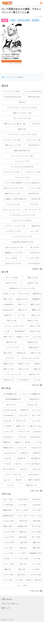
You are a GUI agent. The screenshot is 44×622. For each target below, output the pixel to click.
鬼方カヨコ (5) (11, 342)
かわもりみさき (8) (9, 410)
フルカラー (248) (9, 532)
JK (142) (7, 559)
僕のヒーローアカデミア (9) (13, 188)
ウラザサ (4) (22, 437)
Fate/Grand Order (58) (12, 97)
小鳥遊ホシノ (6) (22, 337)
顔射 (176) (23, 542)
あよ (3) (7, 480)
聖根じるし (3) (31, 485)
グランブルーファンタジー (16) (22, 156)
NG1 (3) (18, 464)
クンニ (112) (36, 564)
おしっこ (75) (22, 585)
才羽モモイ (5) (8, 380)
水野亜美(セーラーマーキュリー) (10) (22, 288)
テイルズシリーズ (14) (11, 172)
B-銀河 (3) (24, 453)
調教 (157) (36, 542)
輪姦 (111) (7, 569)
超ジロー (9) (11, 405)
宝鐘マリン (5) (23, 364)
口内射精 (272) (22, 526)
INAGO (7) (24, 410)
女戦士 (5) (37, 369)
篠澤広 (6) (7, 315)
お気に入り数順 (23, 20)
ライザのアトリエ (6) (13, 231)
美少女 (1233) (22, 499)
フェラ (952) (22, 505)
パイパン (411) (22, 515)
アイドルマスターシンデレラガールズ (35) (22, 107)
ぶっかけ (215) (9, 537)
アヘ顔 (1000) (8, 505)
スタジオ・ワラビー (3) (13, 474)
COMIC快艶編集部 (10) (13, 399)
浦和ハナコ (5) (8, 369)
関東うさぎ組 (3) (34, 480)
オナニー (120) (9, 564)
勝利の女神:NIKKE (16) (22, 150)
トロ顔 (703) (36, 505)
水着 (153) (22, 548)
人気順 (12, 20)
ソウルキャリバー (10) (32, 172)
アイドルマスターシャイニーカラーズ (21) (22, 134)
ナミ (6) (6, 331)
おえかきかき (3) (9, 453)
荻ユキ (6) (7, 421)
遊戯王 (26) (22, 129)
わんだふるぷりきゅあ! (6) (22, 220)
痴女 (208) (23, 537)
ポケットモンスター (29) (22, 118)
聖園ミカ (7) (36, 310)
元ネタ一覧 (37, 269)
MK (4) (27, 442)
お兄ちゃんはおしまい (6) (14, 247)
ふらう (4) (37, 442)
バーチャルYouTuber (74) (32, 91)
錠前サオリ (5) (34, 374)
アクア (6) (21, 315)
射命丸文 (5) (21, 353)
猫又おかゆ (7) (8, 310)
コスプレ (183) (9, 542)
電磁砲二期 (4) (8, 448)
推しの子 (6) (35, 247)
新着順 (4, 20)
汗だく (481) (36, 510)
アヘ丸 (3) (7, 464)
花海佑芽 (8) (37, 294)
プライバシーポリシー (10, 603)
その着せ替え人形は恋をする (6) (22, 242)
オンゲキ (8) (33, 204)
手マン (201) (36, 537)
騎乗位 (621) (7, 510)
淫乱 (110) (21, 569)
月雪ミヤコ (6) (11, 320)
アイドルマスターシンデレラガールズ (12, 61)
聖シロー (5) (21, 421)
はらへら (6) (36, 415)
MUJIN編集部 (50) (10, 394)
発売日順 (35, 20)
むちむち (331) (9, 521)
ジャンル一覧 (37, 591)
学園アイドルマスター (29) (22, 113)
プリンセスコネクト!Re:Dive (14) (22, 167)
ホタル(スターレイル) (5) (30, 358)
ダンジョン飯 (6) (11, 258)
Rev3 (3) (19, 480)
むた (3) (10, 485)
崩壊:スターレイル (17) (13, 145)
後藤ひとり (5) (8, 364)
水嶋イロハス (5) (35, 426)
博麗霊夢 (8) (36, 299)
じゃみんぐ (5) (8, 431)
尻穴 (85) (38, 580)
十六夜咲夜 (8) (8, 304)
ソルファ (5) (35, 421)
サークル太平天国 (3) (33, 464)
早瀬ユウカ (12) (32, 277)
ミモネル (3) (36, 469)
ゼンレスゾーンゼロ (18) (11, 140)
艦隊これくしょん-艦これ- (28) (15, 124)
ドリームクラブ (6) (32, 258)
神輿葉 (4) (6, 442)
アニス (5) (37, 380)
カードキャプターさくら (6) (22, 236)
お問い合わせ (6, 599)
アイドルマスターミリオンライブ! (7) (22, 215)
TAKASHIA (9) (34, 399)
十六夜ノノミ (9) (9, 294)
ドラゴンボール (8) (12, 204)
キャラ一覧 (37, 385)
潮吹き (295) (7, 526)
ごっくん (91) (7, 580)
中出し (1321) (8, 499)
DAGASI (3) (21, 458)
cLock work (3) (33, 474)
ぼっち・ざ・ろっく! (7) (11, 210)
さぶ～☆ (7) (36, 410)
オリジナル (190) (12, 277)
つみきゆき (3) (36, 448)
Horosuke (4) (8, 437)
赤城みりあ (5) (32, 342)
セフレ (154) (8, 548)
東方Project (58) (34, 97)
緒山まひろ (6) (35, 331)
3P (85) (28, 580)
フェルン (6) (36, 337)
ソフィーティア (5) (12, 347)
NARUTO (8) (35, 199)
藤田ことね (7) (36, 304)
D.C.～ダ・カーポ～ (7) (33, 210)
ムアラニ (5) (9, 358)
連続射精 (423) (8, 515)
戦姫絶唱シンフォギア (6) (13, 253)
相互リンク (5, 608)
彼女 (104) (21, 575)
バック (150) (21, 553)
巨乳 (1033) (36, 499)
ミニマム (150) (8, 553)
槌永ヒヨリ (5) (23, 369)
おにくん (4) (22, 448)
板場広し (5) (20, 426)
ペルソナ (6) (34, 231)
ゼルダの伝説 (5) (34, 263)
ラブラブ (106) (8, 575)
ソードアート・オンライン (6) (14, 226)
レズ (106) (36, 569)
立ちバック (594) (22, 510)
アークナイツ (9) (34, 188)
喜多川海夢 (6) (20, 331)
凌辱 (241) (22, 532)
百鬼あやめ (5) (33, 347)
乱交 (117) (22, 564)
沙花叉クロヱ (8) (22, 299)
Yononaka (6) (8, 415)
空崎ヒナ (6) (35, 315)
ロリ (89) (19, 580)
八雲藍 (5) (37, 364)
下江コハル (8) (23, 294)
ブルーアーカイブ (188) (11, 91)
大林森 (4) (17, 442)
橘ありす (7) (23, 310)
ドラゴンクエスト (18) (33, 140)
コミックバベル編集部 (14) (31, 394)
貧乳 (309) (36, 521)
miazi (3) (23, 469)
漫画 (2, 77)
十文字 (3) (7, 458)
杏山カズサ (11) (11, 283)
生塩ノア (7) (22, 304)
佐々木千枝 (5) (23, 380)
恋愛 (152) (36, 548)
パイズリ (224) (36, 532)
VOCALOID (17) (33, 145)
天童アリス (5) (35, 353)
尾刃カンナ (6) (35, 326)
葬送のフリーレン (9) (12, 194)
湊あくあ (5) (7, 353)
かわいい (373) (36, 515)
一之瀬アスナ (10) (32, 283)
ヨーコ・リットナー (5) (13, 374)
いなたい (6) (22, 415)
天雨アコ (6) (7, 337)
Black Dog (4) (36, 437)
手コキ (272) (36, 526)
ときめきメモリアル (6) (12, 263)
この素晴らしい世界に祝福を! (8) (15, 199)
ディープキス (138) (21, 559)
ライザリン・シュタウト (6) (13, 326)
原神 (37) (22, 102)
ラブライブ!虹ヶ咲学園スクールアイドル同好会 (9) (22, 183)
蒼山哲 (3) (36, 453)
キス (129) (36, 559)
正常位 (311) (23, 521)
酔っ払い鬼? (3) (9, 469)
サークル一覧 (37, 491)
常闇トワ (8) (7, 299)
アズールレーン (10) (22, 177)
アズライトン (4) (23, 431)
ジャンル (9, 77)
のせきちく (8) (32, 405)
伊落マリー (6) (32, 320)
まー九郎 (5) (7, 426)
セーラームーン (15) (22, 161)
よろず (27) (36, 124)
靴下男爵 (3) (35, 458)
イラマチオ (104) (35, 575)
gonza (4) (37, 431)
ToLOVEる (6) (34, 253)
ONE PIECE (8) (33, 194)
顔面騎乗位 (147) (35, 553)
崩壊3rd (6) (36, 226)
